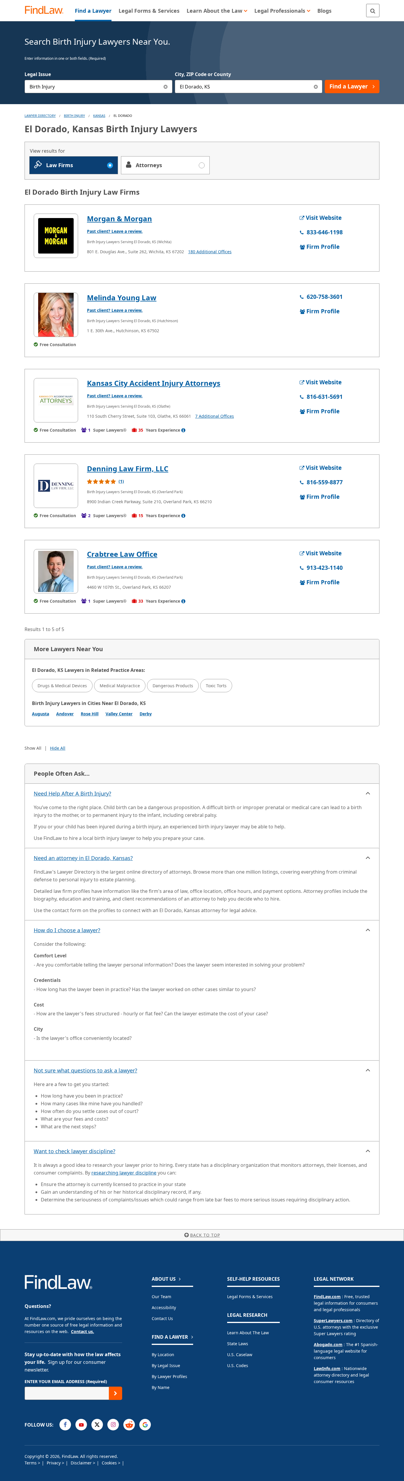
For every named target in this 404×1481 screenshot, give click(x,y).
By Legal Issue (166, 1365)
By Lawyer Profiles (169, 1376)
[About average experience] (183, 430)
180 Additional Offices (210, 251)
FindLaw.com (327, 1296)
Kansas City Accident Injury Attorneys (153, 383)
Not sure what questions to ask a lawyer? (85, 1070)
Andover (65, 714)
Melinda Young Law (121, 297)
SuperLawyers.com (333, 1320)
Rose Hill (89, 714)
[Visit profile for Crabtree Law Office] (56, 571)
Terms (31, 1463)
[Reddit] (129, 1424)
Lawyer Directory (40, 115)
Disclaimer (82, 1463)
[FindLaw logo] (46, 10)
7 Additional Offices (214, 416)
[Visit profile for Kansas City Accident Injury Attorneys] (56, 400)
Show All (33, 748)
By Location (163, 1354)
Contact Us (162, 1318)
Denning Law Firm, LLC (127, 468)
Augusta (40, 714)
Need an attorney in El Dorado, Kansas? (83, 858)
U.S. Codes (237, 1365)
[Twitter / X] (97, 1424)
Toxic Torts (216, 685)
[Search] (372, 10)
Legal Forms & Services (250, 1296)
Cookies (110, 1463)
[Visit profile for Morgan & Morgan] (56, 236)
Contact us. (82, 1331)
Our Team (161, 1296)
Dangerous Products (173, 685)
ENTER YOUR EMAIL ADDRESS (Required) (66, 1381)
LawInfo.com (327, 1368)
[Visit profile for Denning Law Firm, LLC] (56, 486)
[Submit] (115, 1393)
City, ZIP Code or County (203, 74)
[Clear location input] (315, 86)
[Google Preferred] (145, 1424)
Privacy (54, 1463)
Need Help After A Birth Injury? (72, 793)
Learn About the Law (248, 1332)
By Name (160, 1387)
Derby (146, 714)
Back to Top (205, 1235)
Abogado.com (328, 1344)
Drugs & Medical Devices (62, 685)
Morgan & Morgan (119, 218)
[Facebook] (65, 1424)
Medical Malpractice (120, 685)
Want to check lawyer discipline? (74, 1151)
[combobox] (98, 86)
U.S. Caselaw (239, 1354)
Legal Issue (38, 74)
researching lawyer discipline (123, 1172)
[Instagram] (113, 1424)
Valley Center (119, 714)
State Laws (237, 1343)
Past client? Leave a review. (115, 231)
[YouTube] (81, 1424)
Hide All (57, 748)
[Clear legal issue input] (165, 86)
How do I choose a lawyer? (67, 930)
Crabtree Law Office (122, 554)
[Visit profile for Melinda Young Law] (56, 315)
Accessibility (164, 1307)
